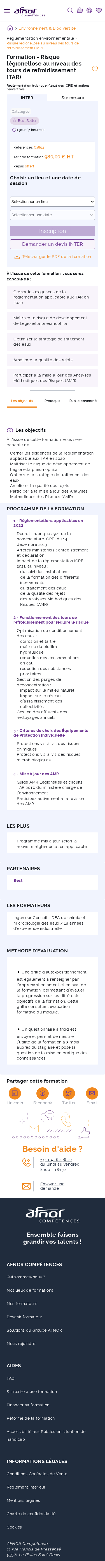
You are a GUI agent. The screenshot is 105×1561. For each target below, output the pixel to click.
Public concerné (83, 401)
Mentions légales (23, 1500)
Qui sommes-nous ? (26, 1277)
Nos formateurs (22, 1303)
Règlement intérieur (26, 1487)
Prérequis (52, 401)
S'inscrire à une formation (32, 1391)
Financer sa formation (28, 1405)
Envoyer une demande (52, 1186)
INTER (27, 98)
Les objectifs (22, 401)
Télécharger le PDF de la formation (56, 256)
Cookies (14, 1527)
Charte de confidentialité (31, 1514)
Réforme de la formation (31, 1418)
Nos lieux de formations (30, 1290)
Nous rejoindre (21, 1343)
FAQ (11, 1378)
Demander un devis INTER (52, 244)
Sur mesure (73, 98)
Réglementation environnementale (40, 38)
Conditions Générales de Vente (37, 1474)
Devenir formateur (24, 1317)
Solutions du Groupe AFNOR (34, 1330)
